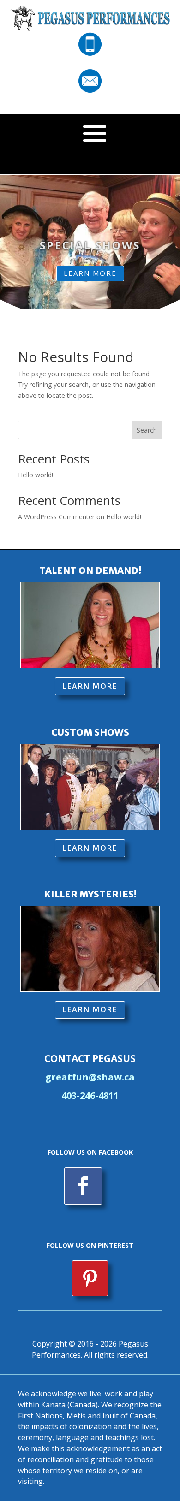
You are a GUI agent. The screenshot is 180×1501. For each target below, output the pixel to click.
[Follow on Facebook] (83, 1186)
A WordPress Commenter (56, 516)
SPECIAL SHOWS (90, 245)
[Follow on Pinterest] (90, 1278)
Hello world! (35, 474)
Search (147, 430)
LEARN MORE (90, 273)
